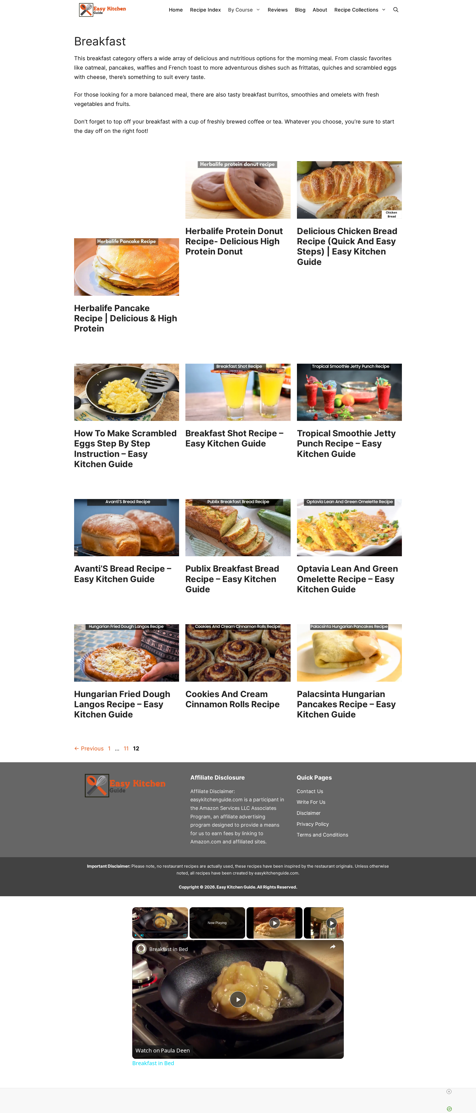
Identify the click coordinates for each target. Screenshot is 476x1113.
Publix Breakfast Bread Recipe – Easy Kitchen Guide (232, 578)
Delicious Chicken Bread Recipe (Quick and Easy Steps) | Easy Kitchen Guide (347, 246)
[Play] (135, 935)
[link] (141, 948)
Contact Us (310, 791)
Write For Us (311, 802)
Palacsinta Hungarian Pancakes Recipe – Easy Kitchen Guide (346, 704)
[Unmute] (142, 935)
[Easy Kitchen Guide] (102, 10)
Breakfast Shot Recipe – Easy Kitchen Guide (234, 438)
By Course (240, 10)
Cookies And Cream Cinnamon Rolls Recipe (232, 699)
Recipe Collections (356, 10)
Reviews (278, 10)
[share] (333, 947)
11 (126, 748)
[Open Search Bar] (396, 10)
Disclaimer (309, 813)
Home (176, 10)
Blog (300, 10)
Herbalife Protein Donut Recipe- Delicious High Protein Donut (234, 241)
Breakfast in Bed (168, 949)
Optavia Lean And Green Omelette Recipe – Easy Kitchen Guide (347, 578)
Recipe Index (205, 10)
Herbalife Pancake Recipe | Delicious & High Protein (125, 318)
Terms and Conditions (322, 835)
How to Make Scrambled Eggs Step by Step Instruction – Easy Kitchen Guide (125, 448)
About (320, 10)
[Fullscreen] (185, 935)
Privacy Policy (313, 824)
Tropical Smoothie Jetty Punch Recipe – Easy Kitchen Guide (346, 443)
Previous (89, 748)
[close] (449, 1091)
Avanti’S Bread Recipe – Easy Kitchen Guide (122, 573)
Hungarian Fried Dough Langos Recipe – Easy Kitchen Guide (122, 704)
